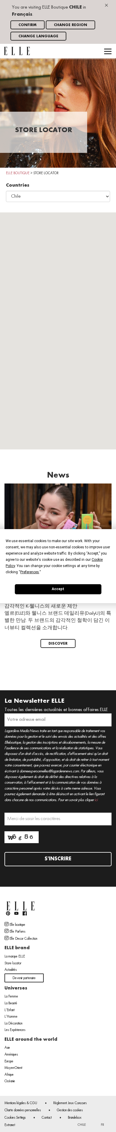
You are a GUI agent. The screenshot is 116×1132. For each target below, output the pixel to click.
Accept (58, 589)
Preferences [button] (29, 572)
